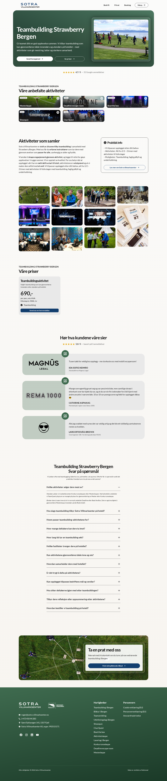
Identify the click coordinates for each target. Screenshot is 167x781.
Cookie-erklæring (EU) (133, 707)
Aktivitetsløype (100, 736)
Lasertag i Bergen (101, 740)
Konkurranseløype (102, 744)
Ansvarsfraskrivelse (132, 716)
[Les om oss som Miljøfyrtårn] (56, 705)
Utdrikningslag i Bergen (104, 720)
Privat (116, 5)
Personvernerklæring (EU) (134, 711)
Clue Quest (99, 728)
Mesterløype (99, 752)
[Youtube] (37, 735)
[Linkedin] (32, 735)
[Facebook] (21, 735)
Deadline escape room (103, 748)
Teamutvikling (100, 716)
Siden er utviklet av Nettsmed (138, 770)
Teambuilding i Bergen (103, 707)
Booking (127, 5)
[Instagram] (26, 735)
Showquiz (98, 724)
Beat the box (99, 732)
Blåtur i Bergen (100, 711)
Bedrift (106, 5)
